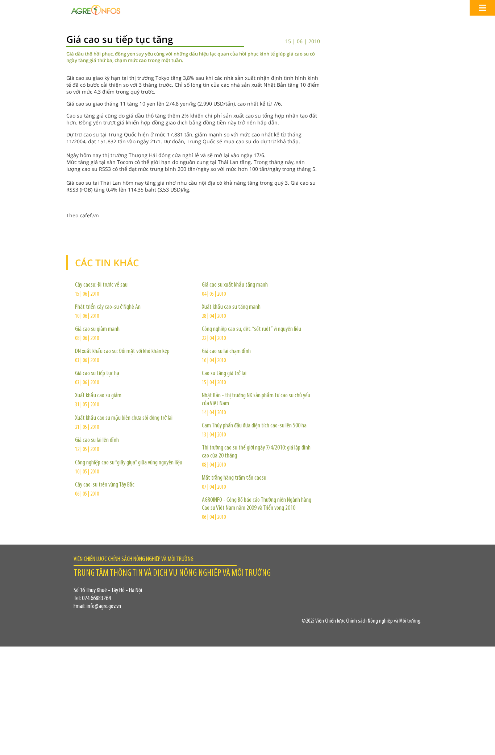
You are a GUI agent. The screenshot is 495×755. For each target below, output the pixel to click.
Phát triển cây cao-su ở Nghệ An (108, 307)
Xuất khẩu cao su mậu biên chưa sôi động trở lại (123, 418)
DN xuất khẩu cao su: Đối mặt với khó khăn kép (122, 351)
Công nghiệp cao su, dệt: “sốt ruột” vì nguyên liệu (251, 329)
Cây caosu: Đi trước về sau (101, 285)
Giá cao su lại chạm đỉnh (226, 351)
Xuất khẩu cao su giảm (98, 396)
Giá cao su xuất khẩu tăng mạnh (235, 285)
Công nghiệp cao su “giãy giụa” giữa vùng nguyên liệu (128, 463)
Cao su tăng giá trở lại (224, 373)
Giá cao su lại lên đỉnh (97, 440)
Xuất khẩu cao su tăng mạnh (231, 307)
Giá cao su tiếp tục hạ (97, 373)
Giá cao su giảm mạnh (97, 329)
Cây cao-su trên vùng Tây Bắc (104, 485)
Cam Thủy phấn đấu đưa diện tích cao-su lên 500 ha (254, 426)
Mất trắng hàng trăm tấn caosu (234, 478)
